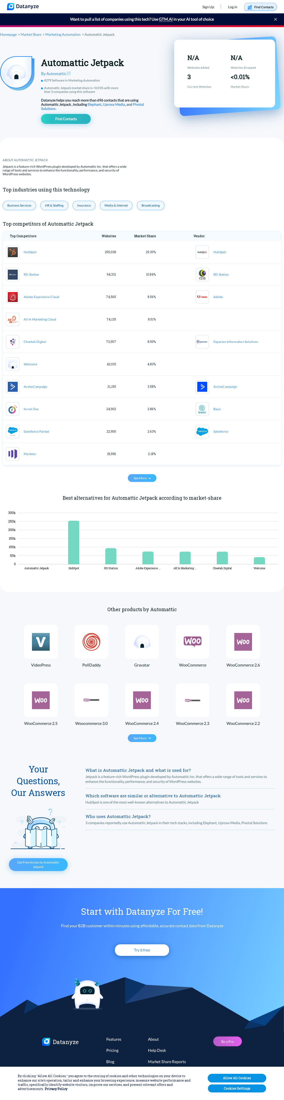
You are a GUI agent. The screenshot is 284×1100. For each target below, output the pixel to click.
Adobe (218, 297)
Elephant (95, 104)
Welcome (30, 364)
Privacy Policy (56, 1089)
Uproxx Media (114, 104)
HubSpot (30, 252)
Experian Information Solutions (235, 342)
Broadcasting (151, 205)
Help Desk (157, 1050)
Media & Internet (116, 205)
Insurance (84, 205)
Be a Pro (227, 1041)
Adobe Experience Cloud (41, 297)
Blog (110, 1061)
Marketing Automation (63, 34)
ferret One (31, 409)
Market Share (31, 34)
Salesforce (220, 431)
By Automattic (54, 73)
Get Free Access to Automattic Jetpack (38, 864)
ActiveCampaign (35, 386)
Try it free (142, 950)
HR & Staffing (54, 205)
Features (113, 1039)
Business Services (19, 205)
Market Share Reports (167, 1061)
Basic (217, 409)
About (153, 1039)
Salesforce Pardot (36, 431)
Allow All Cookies (237, 1078)
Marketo (30, 454)
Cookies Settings (237, 1088)
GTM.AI (166, 19)
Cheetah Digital (35, 342)
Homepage (8, 34)
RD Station (31, 274)
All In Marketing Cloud (40, 319)
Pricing (112, 1050)
